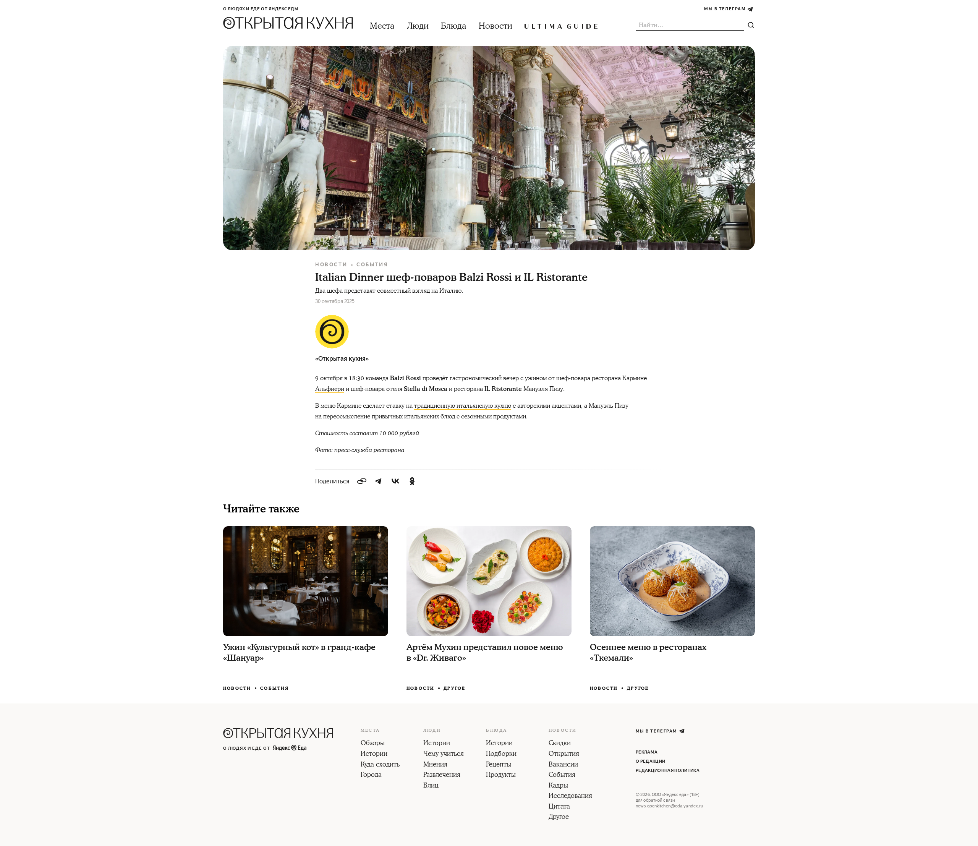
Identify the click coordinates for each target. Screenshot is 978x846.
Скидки (560, 743)
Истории (374, 754)
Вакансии (563, 765)
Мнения (435, 765)
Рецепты (498, 765)
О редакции (650, 761)
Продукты (501, 775)
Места (382, 26)
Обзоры (373, 743)
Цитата (559, 807)
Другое (454, 688)
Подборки (501, 754)
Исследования (570, 796)
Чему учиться (443, 754)
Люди (418, 26)
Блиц (431, 786)
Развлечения (441, 775)
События (372, 264)
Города (371, 775)
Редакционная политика (667, 770)
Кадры (558, 786)
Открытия (564, 754)
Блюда (453, 26)
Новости (495, 26)
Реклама (646, 752)
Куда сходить (380, 765)
